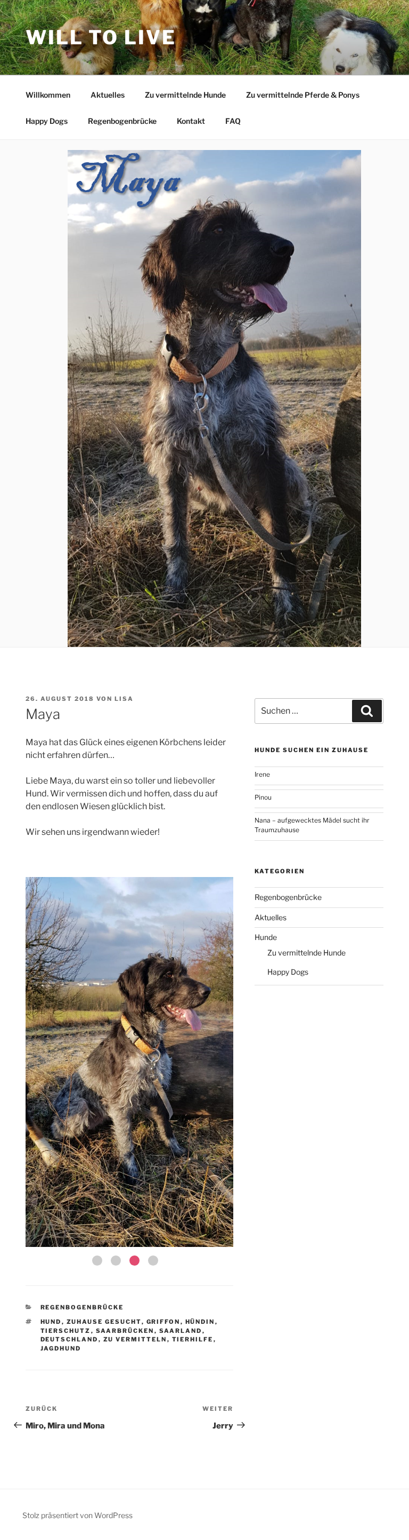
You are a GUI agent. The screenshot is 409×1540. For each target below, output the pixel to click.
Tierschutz (65, 1330)
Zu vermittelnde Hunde (185, 94)
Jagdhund (60, 1348)
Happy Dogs (47, 120)
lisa (124, 698)
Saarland (180, 1330)
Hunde (266, 937)
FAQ (233, 120)
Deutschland (69, 1339)
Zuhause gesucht (104, 1321)
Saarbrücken (125, 1330)
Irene (262, 774)
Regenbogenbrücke (122, 120)
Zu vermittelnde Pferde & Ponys (302, 94)
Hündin (200, 1321)
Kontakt (191, 120)
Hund (51, 1321)
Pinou (263, 797)
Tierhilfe (193, 1339)
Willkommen (48, 94)
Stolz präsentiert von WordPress (77, 1515)
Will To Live (101, 37)
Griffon (163, 1321)
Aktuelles (108, 94)
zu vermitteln (135, 1339)
